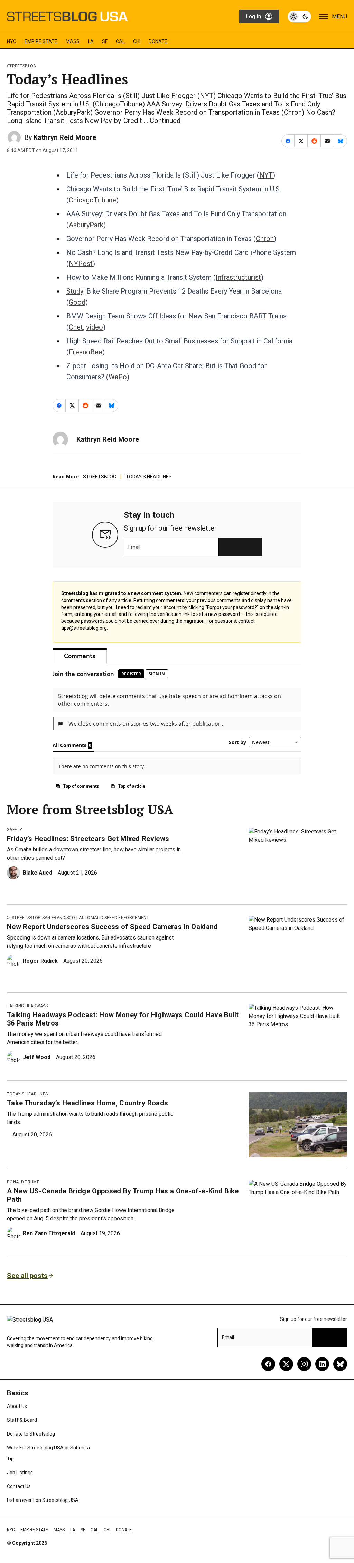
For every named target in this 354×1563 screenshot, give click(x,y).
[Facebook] (268, 1364)
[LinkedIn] (322, 1364)
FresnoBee (85, 352)
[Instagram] (304, 1364)
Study (74, 291)
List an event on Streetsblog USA (42, 1500)
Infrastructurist (238, 277)
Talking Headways (27, 1006)
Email (134, 547)
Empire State (41, 41)
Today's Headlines (149, 476)
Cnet (76, 327)
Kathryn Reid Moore (65, 137)
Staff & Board (22, 1420)
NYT (266, 175)
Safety (14, 830)
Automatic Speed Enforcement (114, 918)
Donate (158, 41)
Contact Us (19, 1486)
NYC (11, 41)
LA (91, 41)
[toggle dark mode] (299, 16)
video (94, 327)
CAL (120, 41)
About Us (17, 1406)
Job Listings (20, 1472)
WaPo (118, 377)
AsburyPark (86, 225)
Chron (265, 239)
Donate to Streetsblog (31, 1434)
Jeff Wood (36, 1057)
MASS (73, 41)
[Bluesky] (340, 1364)
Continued (165, 120)
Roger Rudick (40, 960)
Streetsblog (21, 66)
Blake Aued (37, 872)
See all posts (27, 1275)
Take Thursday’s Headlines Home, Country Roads (87, 1103)
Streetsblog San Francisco (43, 918)
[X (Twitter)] (286, 1364)
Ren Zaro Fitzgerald (49, 1233)
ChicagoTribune (92, 200)
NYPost (81, 263)
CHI (136, 41)
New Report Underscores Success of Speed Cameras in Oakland (112, 927)
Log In (253, 16)
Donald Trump (23, 1182)
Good (77, 302)
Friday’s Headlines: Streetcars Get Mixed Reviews (88, 839)
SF (105, 41)
